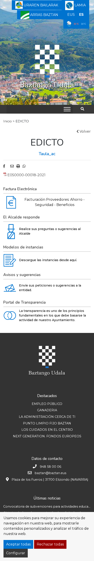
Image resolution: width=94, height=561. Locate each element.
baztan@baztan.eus (50, 473)
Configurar (15, 553)
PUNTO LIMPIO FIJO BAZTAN (47, 423)
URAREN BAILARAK (40, 5)
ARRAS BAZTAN (43, 15)
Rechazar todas (50, 544)
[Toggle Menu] (67, 109)
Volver (85, 131)
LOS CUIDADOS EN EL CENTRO (47, 430)
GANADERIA (47, 410)
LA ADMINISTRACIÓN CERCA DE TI (47, 417)
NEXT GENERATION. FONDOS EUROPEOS (47, 436)
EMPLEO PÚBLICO (47, 404)
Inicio (7, 121)
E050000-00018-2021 (26, 175)
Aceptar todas (18, 544)
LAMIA (80, 5)
